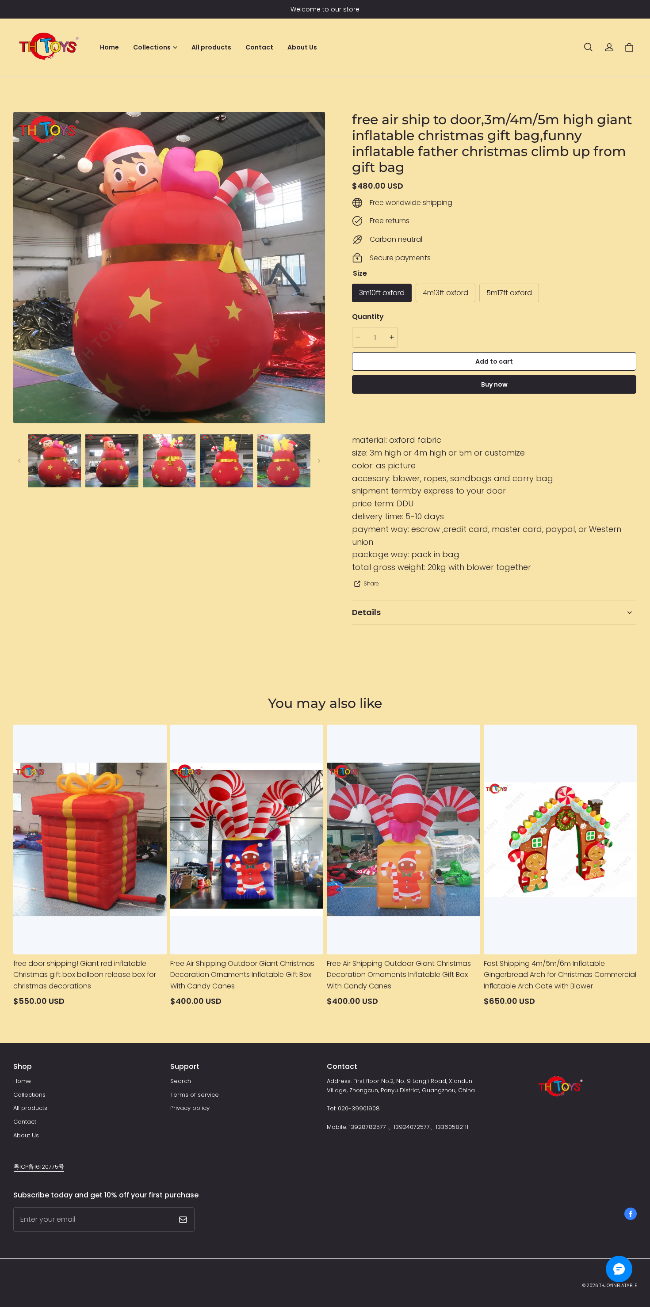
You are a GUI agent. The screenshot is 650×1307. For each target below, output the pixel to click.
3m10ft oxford (382, 293)
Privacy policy (190, 1108)
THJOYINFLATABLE (618, 1285)
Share (371, 583)
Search (180, 1081)
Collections (29, 1094)
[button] (588, 47)
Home (109, 47)
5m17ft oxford (509, 293)
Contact (259, 47)
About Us (302, 47)
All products (211, 47)
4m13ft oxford (445, 293)
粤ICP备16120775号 (39, 1167)
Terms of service (194, 1094)
